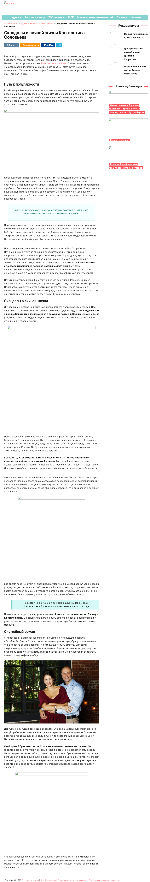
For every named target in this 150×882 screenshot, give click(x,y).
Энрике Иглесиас (119, 140)
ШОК (71, 17)
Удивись (17, 17)
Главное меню (11, 23)
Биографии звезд (35, 17)
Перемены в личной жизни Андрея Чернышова (135, 70)
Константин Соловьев (54, 63)
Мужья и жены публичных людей (37, 23)
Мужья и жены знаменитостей (95, 17)
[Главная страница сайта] (5, 17)
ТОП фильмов (56, 17)
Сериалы (122, 17)
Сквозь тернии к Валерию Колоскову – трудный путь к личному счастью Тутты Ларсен (126, 109)
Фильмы (136, 17)
